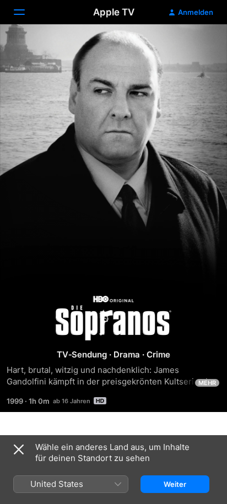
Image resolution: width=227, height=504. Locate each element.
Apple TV (113, 12)
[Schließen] (19, 449)
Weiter (175, 484)
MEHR (207, 383)
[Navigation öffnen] (26, 12)
